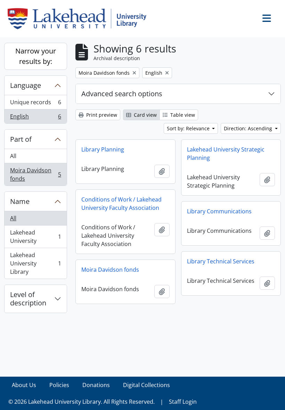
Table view (182, 115)
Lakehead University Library (35, 263)
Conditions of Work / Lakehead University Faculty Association (121, 204)
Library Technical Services (220, 261)
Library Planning (102, 149)
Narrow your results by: (35, 56)
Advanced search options (121, 93)
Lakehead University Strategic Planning (225, 154)
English (35, 118)
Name (20, 201)
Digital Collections (146, 385)
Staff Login (183, 401)
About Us (24, 385)
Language (25, 85)
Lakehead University (35, 237)
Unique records (35, 103)
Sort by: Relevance (189, 128)
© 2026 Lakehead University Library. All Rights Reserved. (81, 401)
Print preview (101, 115)
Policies (59, 385)
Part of (21, 139)
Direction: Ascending (249, 128)
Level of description (28, 299)
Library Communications (219, 211)
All (13, 156)
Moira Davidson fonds (35, 174)
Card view (144, 115)
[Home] (80, 18)
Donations (96, 385)
